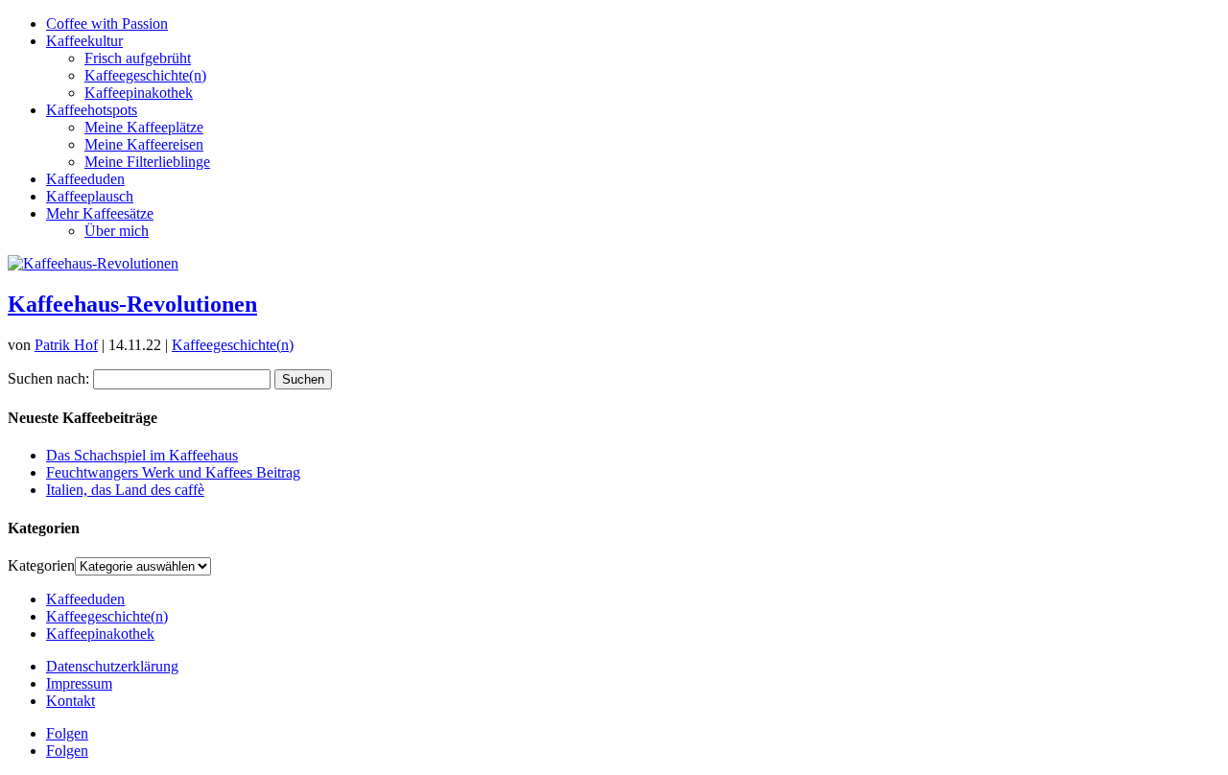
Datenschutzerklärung (112, 666)
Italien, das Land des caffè (125, 489)
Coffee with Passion (107, 23)
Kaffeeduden (85, 179)
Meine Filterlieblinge (147, 161)
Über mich (116, 231)
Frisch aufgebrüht (137, 58)
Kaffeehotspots (91, 110)
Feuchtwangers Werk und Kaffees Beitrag (173, 472)
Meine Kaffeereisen (143, 144)
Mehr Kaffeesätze (100, 213)
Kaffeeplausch (89, 196)
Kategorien (41, 565)
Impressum (79, 683)
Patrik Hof (66, 345)
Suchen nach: (48, 378)
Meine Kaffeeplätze (143, 127)
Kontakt (70, 701)
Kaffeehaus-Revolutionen (132, 304)
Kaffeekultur (84, 41)
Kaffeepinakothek (138, 92)
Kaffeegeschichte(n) (145, 75)
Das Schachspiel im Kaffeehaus (142, 455)
